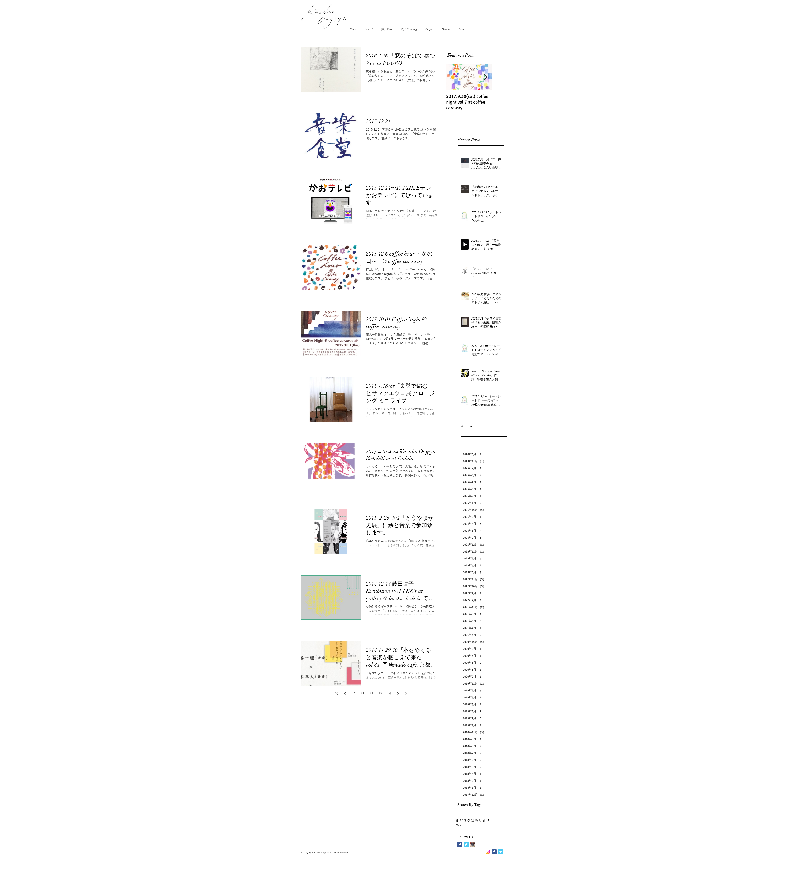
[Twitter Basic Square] (466, 844)
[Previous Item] (453, 77)
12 (371, 693)
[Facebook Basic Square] (459, 844)
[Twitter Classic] (500, 851)
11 (362, 693)
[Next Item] (486, 77)
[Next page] (398, 693)
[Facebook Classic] (494, 851)
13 (380, 693)
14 (389, 693)
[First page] (336, 693)
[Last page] (407, 693)
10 (353, 693)
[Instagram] (487, 851)
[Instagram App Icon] (472, 844)
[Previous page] (345, 693)
